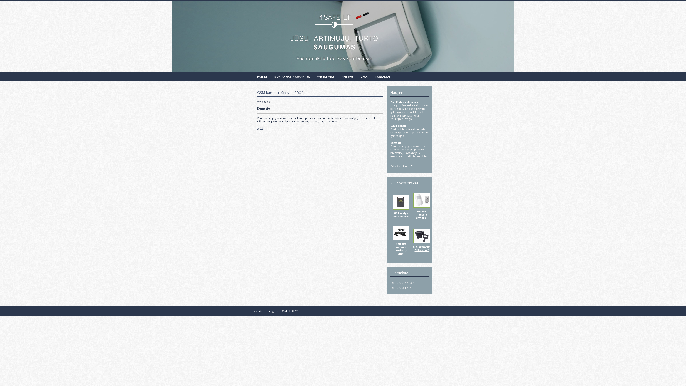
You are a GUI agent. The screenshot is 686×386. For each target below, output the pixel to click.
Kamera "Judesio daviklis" (421, 214)
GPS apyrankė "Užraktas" (421, 248)
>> (412, 165)
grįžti (260, 128)
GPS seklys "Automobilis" (401, 214)
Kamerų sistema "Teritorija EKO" (401, 249)
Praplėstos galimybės (404, 102)
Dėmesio (395, 142)
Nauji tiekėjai (398, 125)
